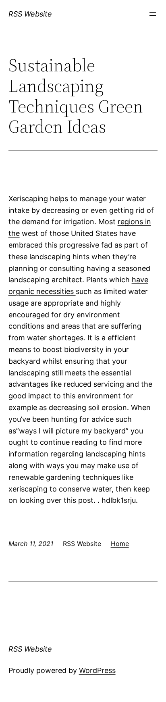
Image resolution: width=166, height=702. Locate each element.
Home (120, 544)
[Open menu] (153, 14)
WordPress (97, 670)
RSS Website (30, 14)
